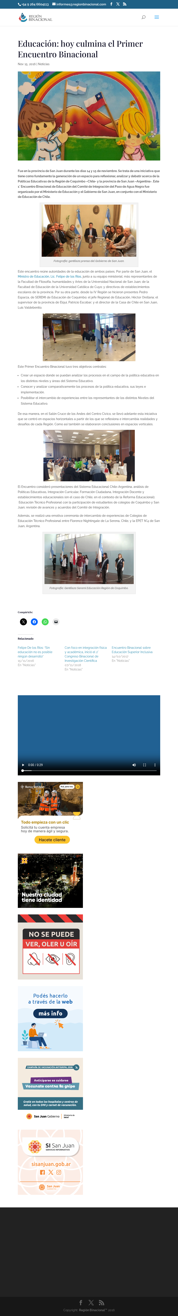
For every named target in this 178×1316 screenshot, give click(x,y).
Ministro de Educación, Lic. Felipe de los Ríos (49, 276)
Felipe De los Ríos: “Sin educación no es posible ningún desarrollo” (35, 652)
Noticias (43, 64)
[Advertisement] (50, 1257)
